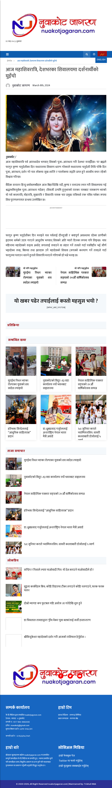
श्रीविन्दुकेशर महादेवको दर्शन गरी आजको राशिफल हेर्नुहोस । (55, 636)
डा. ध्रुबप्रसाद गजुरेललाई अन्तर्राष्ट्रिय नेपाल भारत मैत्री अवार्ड (55, 432)
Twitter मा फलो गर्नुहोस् (70, 761)
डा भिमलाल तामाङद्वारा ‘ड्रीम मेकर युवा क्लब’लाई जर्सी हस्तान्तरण (57, 620)
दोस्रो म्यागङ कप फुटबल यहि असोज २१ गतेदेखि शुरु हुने (53, 603)
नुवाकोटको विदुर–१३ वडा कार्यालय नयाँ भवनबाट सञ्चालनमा (56, 384)
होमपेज (9, 61)
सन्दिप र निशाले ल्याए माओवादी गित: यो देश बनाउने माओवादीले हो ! (58, 569)
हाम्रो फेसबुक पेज (66, 756)
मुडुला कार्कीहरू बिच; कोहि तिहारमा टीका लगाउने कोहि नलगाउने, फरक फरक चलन (64, 588)
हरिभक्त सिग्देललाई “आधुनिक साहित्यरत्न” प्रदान (19, 432)
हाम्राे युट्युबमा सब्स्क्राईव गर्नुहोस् (73, 766)
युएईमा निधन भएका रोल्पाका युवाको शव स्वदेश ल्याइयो (18, 384)
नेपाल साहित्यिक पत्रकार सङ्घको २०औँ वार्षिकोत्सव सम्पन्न (90, 384)
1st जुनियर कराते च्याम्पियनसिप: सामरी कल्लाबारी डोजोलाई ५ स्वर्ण (89, 434)
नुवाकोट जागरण (21, 85)
